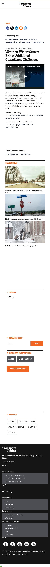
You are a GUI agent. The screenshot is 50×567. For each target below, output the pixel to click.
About (5, 465)
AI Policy (12, 554)
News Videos (25, 154)
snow (7, 154)
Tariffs (11, 421)
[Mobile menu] (3, 3)
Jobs (6, 501)
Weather (15, 154)
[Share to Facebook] (7, 28)
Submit (37, 343)
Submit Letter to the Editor (15, 478)
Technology (32, 39)
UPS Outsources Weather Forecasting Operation (21, 246)
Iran (33, 421)
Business (23, 39)
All (6, 39)
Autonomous (39, 42)
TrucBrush (12, 103)
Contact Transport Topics (14, 475)
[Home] (25, 4)
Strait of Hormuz (16, 427)
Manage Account (11, 528)
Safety (17, 42)
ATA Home (9, 518)
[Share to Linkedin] (16, 28)
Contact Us (7, 471)
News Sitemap (22, 554)
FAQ (6, 531)
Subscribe (11, 359)
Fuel (23, 42)
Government (13, 39)
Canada (11, 432)
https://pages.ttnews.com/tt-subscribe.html (19, 125)
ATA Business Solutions (14, 515)
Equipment (9, 42)
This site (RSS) (33, 544)
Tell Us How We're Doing (14, 482)
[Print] (25, 28)
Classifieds (7, 497)
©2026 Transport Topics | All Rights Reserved (20, 551)
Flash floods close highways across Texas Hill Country (23, 219)
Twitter (12, 544)
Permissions (9, 534)
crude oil (23, 421)
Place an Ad (9, 508)
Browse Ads (9, 504)
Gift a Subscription (26, 359)
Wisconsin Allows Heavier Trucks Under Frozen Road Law (23, 191)
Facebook (5, 544)
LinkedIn (26, 544)
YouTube (19, 544)
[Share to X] (12, 28)
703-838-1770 (9, 461)
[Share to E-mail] (21, 28)
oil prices (32, 427)
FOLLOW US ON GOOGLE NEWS (18, 368)
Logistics (29, 42)
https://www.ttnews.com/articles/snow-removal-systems (24, 116)
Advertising (7, 491)
